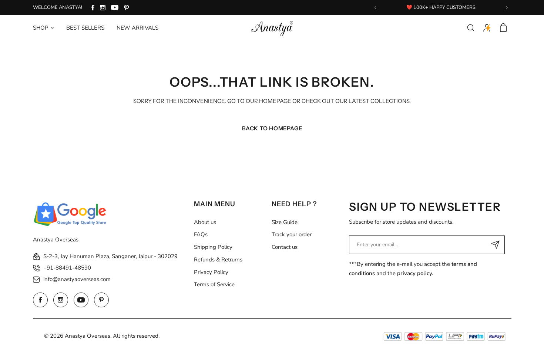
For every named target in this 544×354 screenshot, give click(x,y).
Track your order (292, 234)
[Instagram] (102, 7)
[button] (375, 8)
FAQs (201, 234)
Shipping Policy (213, 247)
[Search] (471, 28)
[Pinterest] (126, 7)
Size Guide (285, 222)
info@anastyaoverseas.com (77, 279)
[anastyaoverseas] (272, 28)
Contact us (285, 247)
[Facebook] (92, 7)
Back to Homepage (272, 128)
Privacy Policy (211, 272)
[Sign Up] (495, 245)
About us (205, 222)
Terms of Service (214, 284)
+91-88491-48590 (67, 267)
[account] (487, 28)
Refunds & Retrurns (218, 259)
